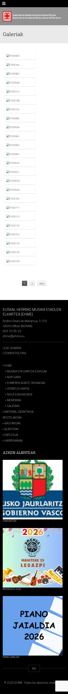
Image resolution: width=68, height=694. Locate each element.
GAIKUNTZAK (10, 520)
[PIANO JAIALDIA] (33, 626)
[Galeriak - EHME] (32, 16)
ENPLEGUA (11, 435)
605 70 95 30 (12, 331)
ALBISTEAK (11, 429)
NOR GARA (14, 377)
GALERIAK (13, 406)
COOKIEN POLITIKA (14, 353)
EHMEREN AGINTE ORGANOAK (26, 383)
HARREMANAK (13, 441)
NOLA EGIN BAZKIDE (20, 394)
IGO (34, 668)
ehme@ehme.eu (14, 336)
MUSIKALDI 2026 (12, 589)
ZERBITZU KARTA (18, 388)
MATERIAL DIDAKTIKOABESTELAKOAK (18, 414)
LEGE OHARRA (12, 348)
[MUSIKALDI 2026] (33, 558)
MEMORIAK (14, 400)
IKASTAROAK (12, 423)
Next (42, 283)
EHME (8, 365)
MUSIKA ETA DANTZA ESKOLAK (27, 371)
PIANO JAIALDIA (11, 657)
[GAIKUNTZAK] (33, 489)
